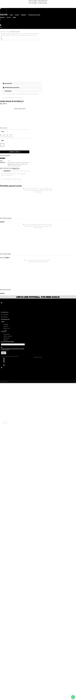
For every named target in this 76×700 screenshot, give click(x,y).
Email (4, 399)
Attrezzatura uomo (34, 15)
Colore (2, 131)
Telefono (5, 405)
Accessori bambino (11, 162)
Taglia (2, 140)
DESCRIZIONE (8, 83)
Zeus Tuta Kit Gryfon (5, 254)
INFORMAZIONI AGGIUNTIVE (12, 87)
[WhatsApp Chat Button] (73, 697)
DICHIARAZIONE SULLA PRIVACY (18, 348)
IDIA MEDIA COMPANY (38, 357)
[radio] (1, 135)
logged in (11, 97)
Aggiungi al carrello (14, 152)
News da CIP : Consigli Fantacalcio (38, 3)
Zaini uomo (19, 165)
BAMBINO (23, 15)
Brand (4, 31)
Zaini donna (14, 165)
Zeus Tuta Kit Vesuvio (5, 218)
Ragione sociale (6, 416)
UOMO (11, 15)
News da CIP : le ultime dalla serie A (38, 0)
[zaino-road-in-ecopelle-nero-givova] (21, 35)
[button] (38, 5)
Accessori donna (19, 162)
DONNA (17, 15)
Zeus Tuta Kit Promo (5, 289)
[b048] (21, 40)
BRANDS (2, 17)
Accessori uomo (26, 162)
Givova (7, 31)
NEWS (14, 17)
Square (4, 15)
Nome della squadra (7, 411)
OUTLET (9, 17)
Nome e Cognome (7, 394)
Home (1, 31)
